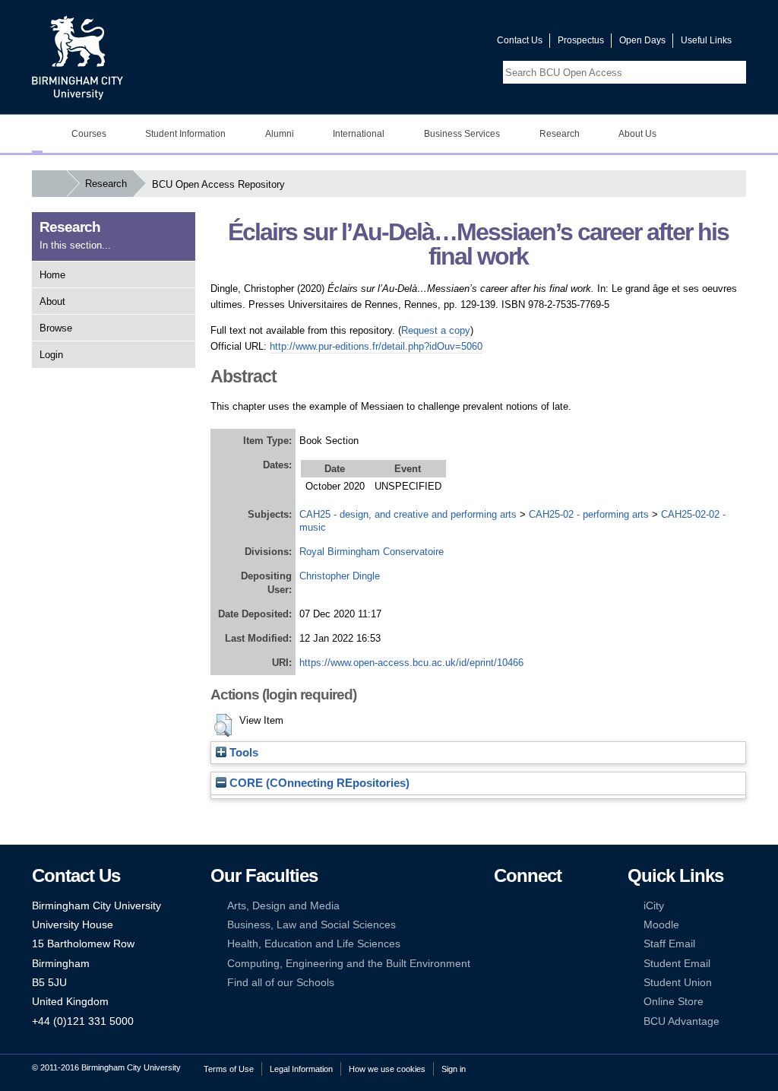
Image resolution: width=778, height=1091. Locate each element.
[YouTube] (547, 905)
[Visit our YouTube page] (449, 43)
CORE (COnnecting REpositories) (318, 783)
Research (106, 183)
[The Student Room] (547, 943)
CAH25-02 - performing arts (589, 514)
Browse (56, 328)
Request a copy (435, 330)
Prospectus (581, 40)
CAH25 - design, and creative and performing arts (408, 514)
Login (51, 354)
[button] (223, 725)
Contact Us (519, 40)
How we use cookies (387, 1069)
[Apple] (501, 963)
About (52, 301)
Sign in (453, 1069)
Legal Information (301, 1069)
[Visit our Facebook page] (412, 43)
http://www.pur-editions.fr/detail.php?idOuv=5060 (376, 346)
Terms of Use (229, 1069)
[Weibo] (501, 943)
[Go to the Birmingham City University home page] (77, 57)
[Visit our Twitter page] (430, 43)
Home (52, 275)
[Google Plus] (547, 924)
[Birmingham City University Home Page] (37, 134)
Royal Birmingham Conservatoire (371, 551)
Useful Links (706, 40)
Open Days (642, 40)
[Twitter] (523, 905)
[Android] (523, 963)
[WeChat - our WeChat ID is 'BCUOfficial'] (523, 943)
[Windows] (547, 963)
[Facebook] (501, 905)
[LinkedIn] (501, 924)
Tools (242, 753)
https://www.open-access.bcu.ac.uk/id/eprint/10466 (411, 662)
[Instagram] (523, 924)
